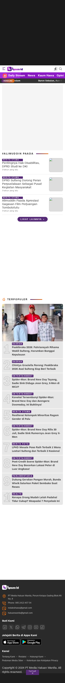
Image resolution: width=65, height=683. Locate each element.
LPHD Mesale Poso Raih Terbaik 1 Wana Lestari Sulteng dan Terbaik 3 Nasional (36, 449)
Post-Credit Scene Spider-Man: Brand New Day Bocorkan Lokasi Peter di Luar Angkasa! (35, 465)
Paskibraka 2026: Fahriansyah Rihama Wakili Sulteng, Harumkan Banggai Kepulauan (35, 351)
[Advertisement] (32, 32)
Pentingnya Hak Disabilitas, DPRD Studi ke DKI (21, 164)
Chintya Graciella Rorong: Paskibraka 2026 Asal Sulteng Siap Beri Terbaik (35, 367)
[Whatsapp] (17, 627)
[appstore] (11, 644)
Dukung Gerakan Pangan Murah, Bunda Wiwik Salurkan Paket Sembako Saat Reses (36, 483)
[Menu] (3, 68)
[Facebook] (5, 627)
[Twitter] (11, 627)
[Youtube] (36, 627)
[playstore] (31, 644)
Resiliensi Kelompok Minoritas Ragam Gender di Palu (35, 417)
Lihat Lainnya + (32, 219)
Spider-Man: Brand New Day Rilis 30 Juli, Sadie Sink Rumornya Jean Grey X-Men (36, 433)
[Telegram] (23, 627)
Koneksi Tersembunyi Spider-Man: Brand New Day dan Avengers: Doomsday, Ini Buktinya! (33, 401)
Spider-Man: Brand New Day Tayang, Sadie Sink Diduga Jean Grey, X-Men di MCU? (35, 383)
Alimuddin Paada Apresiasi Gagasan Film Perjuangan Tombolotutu (20, 204)
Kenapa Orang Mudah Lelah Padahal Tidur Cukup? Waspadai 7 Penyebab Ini (36, 499)
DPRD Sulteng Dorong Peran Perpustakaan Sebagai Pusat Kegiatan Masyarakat (22, 184)
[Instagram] (30, 627)
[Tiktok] (42, 627)
